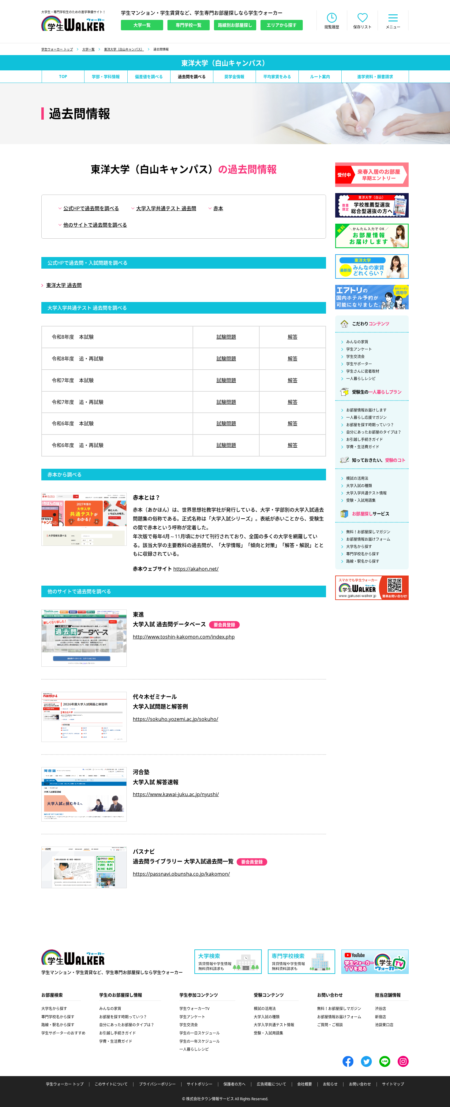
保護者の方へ (234, 1084)
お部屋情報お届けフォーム (368, 539)
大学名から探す (359, 547)
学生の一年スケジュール (199, 1041)
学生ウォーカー (72, 957)
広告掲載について (271, 1084)
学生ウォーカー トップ (57, 49)
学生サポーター (359, 364)
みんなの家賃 (357, 342)
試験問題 (226, 337)
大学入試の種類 (359, 486)
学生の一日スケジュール (199, 1033)
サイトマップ (393, 1084)
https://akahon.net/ (196, 568)
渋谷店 (380, 1008)
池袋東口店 (384, 1024)
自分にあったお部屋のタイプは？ (373, 432)
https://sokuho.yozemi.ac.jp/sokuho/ (175, 719)
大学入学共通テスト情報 (366, 493)
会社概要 (304, 1084)
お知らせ (330, 1084)
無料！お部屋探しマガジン (368, 532)
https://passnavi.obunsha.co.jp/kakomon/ (181, 873)
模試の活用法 (357, 478)
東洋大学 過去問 (64, 285)
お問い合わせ (360, 1084)
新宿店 (380, 1016)
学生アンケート (359, 349)
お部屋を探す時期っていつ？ (370, 425)
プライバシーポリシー (157, 1084)
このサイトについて (111, 1084)
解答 (293, 337)
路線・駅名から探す (362, 561)
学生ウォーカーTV (194, 1008)
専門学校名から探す (362, 554)
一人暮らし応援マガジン (366, 417)
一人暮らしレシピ (361, 379)
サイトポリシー (199, 1084)
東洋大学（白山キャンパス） (124, 49)
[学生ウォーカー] (72, 23)
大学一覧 (88, 49)
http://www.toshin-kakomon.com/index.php (184, 636)
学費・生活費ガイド (362, 447)
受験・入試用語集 (361, 500)
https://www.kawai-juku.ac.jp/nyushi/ (176, 794)
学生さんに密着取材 (362, 371)
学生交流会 (355, 357)
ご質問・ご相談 (330, 1024)
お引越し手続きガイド (364, 440)
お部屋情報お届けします (366, 410)
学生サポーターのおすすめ (63, 1033)
